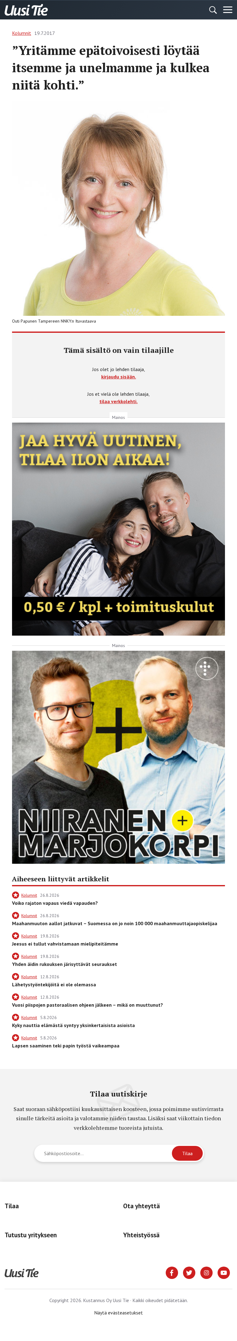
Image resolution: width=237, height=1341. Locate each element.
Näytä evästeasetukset (118, 1313)
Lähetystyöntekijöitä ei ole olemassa (54, 984)
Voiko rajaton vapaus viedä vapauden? (55, 903)
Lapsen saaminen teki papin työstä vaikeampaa (65, 1045)
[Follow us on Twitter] (189, 1272)
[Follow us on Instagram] (206, 1272)
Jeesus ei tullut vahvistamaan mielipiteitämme (65, 944)
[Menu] (227, 10)
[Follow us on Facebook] (172, 1272)
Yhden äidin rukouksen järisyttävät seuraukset (64, 964)
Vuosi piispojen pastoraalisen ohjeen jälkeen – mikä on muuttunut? (87, 1005)
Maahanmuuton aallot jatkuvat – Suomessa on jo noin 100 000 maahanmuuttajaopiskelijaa (114, 923)
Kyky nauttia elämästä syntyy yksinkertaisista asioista (73, 1025)
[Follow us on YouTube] (224, 1272)
